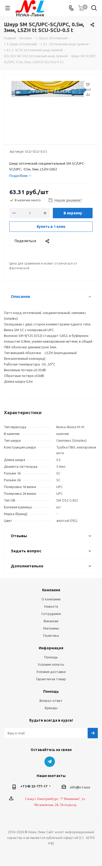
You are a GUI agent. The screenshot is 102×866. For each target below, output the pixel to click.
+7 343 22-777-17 (33, 786)
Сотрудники (51, 613)
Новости (51, 606)
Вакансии (51, 621)
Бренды (51, 708)
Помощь (51, 657)
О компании (51, 599)
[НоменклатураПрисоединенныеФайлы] (51, 107)
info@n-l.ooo (80, 787)
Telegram (49, 761)
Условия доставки (51, 671)
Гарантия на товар (51, 679)
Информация (51, 648)
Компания (51, 590)
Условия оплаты (51, 664)
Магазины (51, 628)
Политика (51, 635)
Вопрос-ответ (51, 700)
